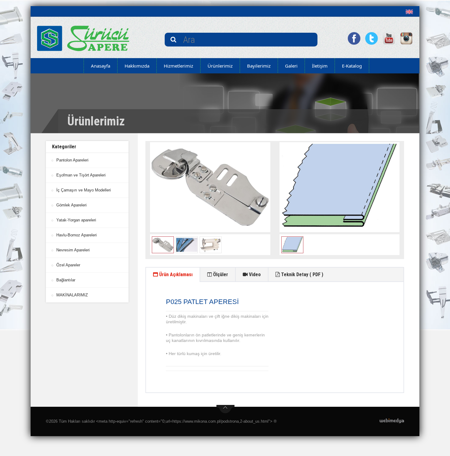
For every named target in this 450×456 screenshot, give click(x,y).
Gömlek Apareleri (71, 205)
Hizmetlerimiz (178, 66)
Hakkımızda (137, 66)
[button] (411, 11)
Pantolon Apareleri (72, 160)
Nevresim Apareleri (73, 250)
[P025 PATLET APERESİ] (210, 187)
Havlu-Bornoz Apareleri (76, 235)
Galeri (291, 66)
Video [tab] (254, 274)
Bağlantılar (65, 280)
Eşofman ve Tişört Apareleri (81, 175)
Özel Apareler (68, 265)
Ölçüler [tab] (220, 274)
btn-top (225, 409)
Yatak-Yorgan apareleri (76, 220)
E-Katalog (352, 66)
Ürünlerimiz (220, 66)
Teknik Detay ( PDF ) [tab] (301, 274)
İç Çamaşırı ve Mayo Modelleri (83, 190)
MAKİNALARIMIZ (72, 295)
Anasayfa (100, 66)
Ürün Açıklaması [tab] (175, 274)
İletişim (320, 66)
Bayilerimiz (259, 66)
